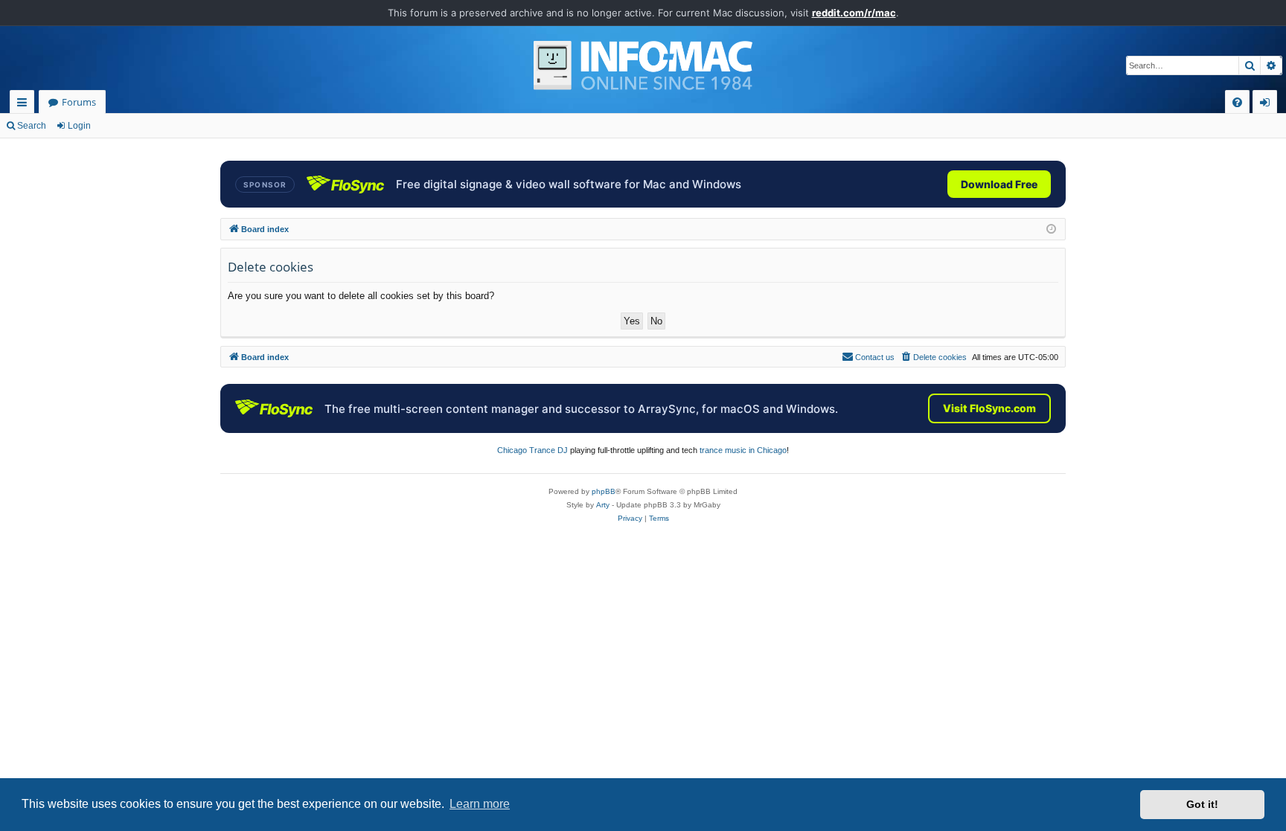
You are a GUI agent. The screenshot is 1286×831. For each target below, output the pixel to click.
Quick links (24, 104)
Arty (603, 505)
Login (79, 126)
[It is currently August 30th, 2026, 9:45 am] (1051, 229)
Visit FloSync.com (989, 408)
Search (31, 126)
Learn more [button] (480, 804)
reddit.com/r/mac (854, 13)
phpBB (603, 491)
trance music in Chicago (743, 450)
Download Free (999, 184)
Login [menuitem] (1267, 104)
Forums (79, 102)
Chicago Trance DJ (532, 450)
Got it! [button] (1202, 804)
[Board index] (643, 65)
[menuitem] (1237, 102)
